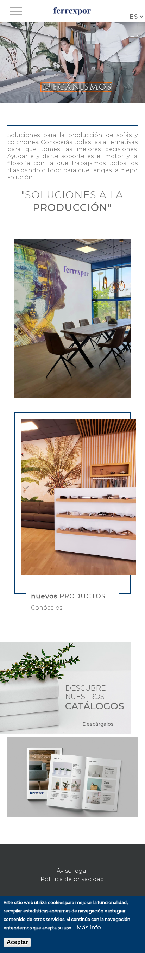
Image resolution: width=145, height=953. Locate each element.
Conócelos (46, 607)
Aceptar (17, 942)
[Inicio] (72, 11)
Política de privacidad (72, 879)
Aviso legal (72, 870)
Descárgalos (98, 724)
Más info (88, 927)
